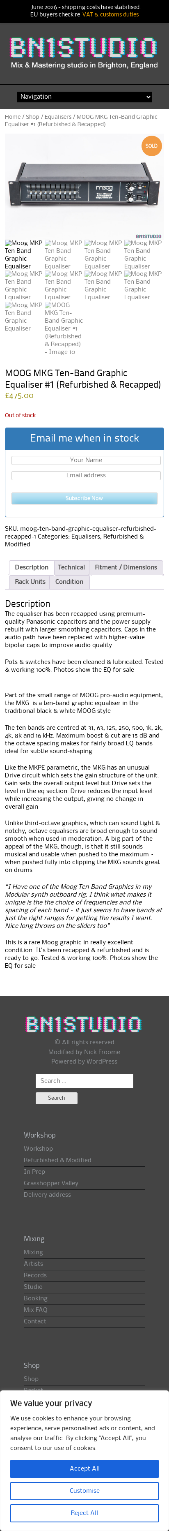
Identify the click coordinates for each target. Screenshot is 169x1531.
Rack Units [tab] (30, 582)
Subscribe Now (84, 498)
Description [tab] (31, 568)
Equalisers (58, 117)
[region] (84, 1460)
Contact (35, 1322)
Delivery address (47, 1195)
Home (13, 117)
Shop (32, 117)
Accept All (85, 1469)
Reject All (84, 1513)
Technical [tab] (71, 568)
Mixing (33, 1253)
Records (35, 1276)
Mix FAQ (36, 1310)
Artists (33, 1264)
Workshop (38, 1149)
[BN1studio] (85, 57)
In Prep (34, 1172)
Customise (85, 1491)
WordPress (102, 1062)
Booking (36, 1299)
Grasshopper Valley (51, 1183)
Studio (33, 1287)
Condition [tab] (69, 582)
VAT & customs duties (110, 15)
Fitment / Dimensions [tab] (126, 568)
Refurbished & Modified (57, 1160)
